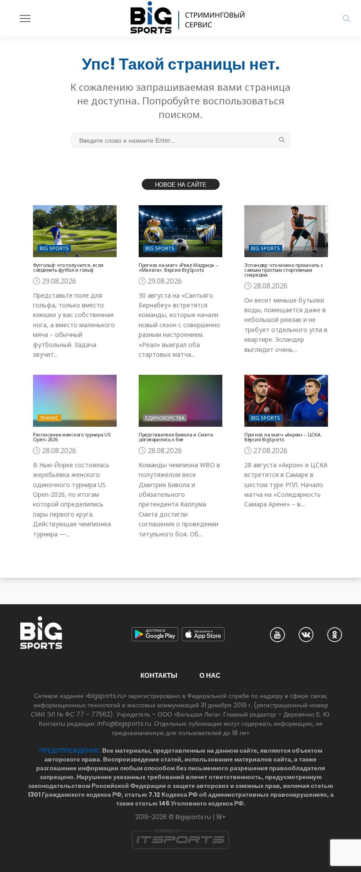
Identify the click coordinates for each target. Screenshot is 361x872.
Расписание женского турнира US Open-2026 (72, 437)
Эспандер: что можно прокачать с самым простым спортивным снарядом (283, 270)
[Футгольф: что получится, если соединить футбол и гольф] (75, 231)
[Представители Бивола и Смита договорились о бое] (180, 400)
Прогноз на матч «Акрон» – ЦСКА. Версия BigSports (282, 437)
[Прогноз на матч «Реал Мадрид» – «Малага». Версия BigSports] (180, 231)
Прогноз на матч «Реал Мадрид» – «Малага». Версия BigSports (178, 267)
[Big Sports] (188, 18)
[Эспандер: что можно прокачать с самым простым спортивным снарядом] (286, 231)
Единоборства (164, 417)
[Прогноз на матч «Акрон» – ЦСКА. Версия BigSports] (286, 400)
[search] (346, 18)
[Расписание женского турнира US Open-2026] (75, 400)
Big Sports (54, 248)
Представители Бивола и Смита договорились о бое (176, 437)
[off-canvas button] (25, 18)
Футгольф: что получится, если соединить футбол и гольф (68, 267)
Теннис (49, 417)
